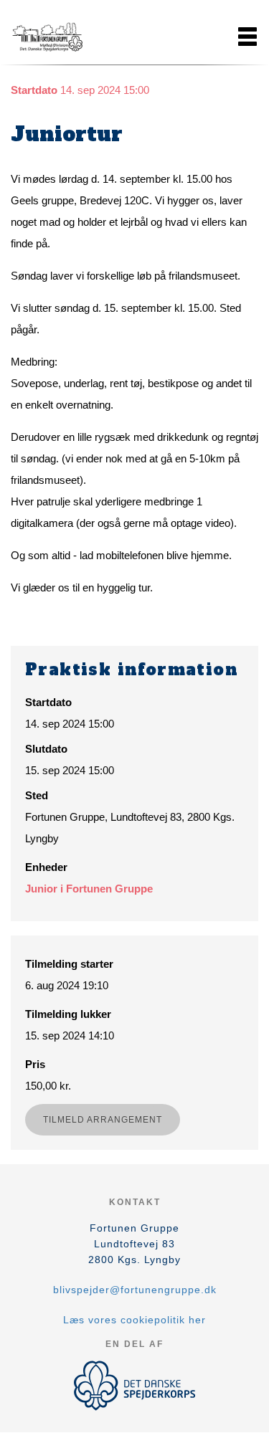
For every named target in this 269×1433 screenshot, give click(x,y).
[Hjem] (46, 37)
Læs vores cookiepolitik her (134, 1319)
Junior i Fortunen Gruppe (89, 888)
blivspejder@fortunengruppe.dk (135, 1289)
